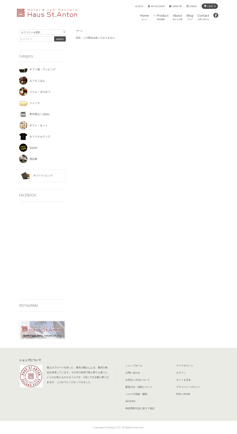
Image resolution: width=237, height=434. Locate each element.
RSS (178, 394)
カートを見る (183, 379)
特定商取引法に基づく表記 (140, 408)
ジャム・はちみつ (39, 91)
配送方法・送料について (138, 387)
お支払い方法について (137, 379)
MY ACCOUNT (158, 6)
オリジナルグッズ (39, 136)
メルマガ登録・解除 (136, 394)
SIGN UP (177, 6)
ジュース (34, 102)
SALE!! (33, 147)
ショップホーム (133, 365)
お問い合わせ (132, 372)
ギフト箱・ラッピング (42, 69)
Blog (190, 17)
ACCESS (139, 6)
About (177, 17)
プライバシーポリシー (188, 387)
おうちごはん (37, 80)
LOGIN (192, 6)
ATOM (186, 394)
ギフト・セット (38, 125)
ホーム (79, 31)
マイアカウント (184, 365)
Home (144, 17)
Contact (203, 17)
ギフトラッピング (42, 175)
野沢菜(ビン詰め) (39, 114)
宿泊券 (33, 158)
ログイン (181, 372)
